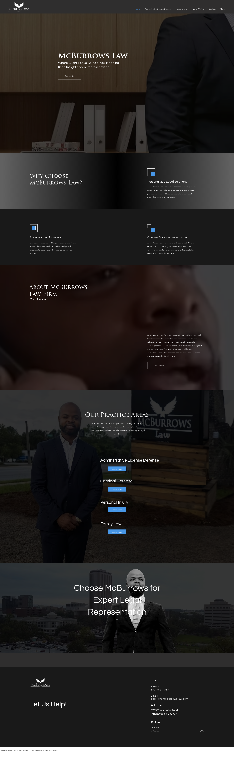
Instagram (155, 731)
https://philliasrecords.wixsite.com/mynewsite (43, 750)
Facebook (155, 727)
